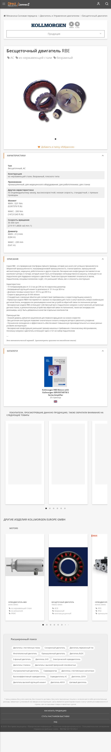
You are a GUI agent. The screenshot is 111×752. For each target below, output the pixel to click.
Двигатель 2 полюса (21, 665)
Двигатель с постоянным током (26, 648)
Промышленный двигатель (53, 653)
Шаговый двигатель (77, 682)
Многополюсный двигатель (25, 653)
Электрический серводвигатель (66, 659)
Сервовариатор (50, 671)
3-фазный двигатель (22, 659)
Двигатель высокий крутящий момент (29, 682)
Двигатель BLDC (77, 653)
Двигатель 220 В (79, 676)
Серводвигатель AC (58, 676)
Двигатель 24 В (41, 659)
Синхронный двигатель (55, 648)
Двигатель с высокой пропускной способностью (55, 665)
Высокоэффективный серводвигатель (29, 676)
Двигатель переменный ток (81, 648)
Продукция (54, 33)
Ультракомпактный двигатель (26, 671)
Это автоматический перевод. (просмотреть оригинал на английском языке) (41, 340)
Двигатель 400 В (58, 682)
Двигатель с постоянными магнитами (77, 671)
